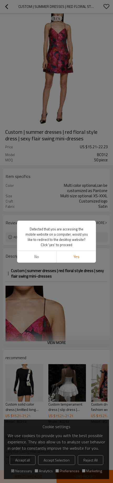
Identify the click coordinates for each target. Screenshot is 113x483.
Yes (76, 257)
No (36, 257)
